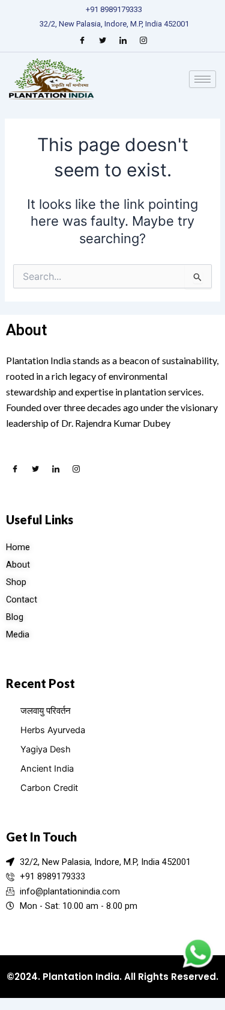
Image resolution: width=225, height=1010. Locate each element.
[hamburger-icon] (202, 79)
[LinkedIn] (123, 40)
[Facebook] (82, 40)
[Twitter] (103, 40)
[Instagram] (143, 40)
